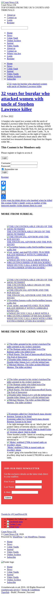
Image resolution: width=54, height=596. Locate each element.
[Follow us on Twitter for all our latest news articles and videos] (14, 524)
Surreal (10, 43)
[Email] (27, 192)
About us (11, 15)
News (9, 35)
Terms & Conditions (30, 590)
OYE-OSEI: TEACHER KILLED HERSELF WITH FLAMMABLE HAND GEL (28, 254)
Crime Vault (12, 38)
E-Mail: (7, 492)
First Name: (9, 481)
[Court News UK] (10, 2)
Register (10, 22)
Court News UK (11, 534)
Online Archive (14, 40)
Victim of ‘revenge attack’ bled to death (29, 430)
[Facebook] (27, 183)
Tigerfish (5, 592)
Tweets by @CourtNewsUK (14, 514)
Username (5, 163)
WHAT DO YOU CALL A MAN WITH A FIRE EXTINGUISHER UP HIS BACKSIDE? (29, 266)
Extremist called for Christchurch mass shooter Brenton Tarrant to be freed (28, 420)
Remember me (11, 169)
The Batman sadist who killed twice (26, 350)
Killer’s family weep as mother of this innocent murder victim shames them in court (23, 204)
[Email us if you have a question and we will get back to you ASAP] (13, 527)
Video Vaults (13, 46)
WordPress (17, 537)
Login (9, 20)
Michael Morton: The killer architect (28, 365)
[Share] (27, 197)
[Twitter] (27, 187)
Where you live (14, 53)
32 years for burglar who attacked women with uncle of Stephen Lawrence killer (25, 101)
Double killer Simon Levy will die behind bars (28, 362)
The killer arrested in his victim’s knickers (29, 345)
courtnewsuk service (10, 590)
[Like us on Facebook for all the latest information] (15, 521)
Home (10, 33)
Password (5, 166)
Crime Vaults (13, 547)
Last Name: (9, 487)
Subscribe (11, 79)
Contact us (12, 17)
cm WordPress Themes (34, 537)
